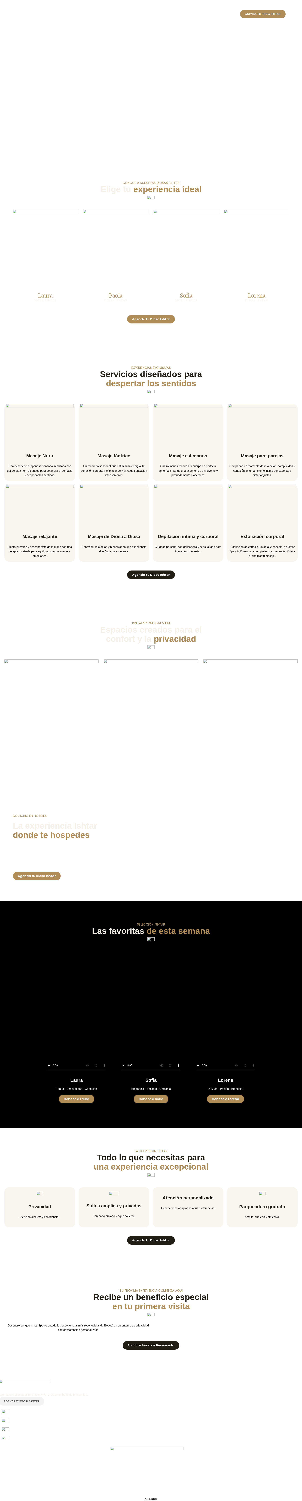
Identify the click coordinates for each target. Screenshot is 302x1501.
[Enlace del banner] (45, 259)
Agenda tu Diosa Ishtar (263, 14)
